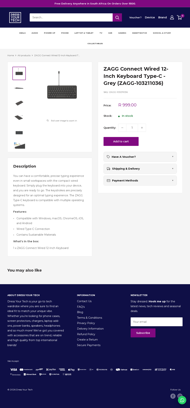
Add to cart (121, 141)
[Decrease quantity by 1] (122, 128)
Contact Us (84, 301)
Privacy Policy (86, 323)
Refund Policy (86, 334)
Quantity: (110, 127)
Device (150, 17)
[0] (179, 17)
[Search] (117, 17)
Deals (22, 33)
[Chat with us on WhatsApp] (182, 400)
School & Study (162, 33)
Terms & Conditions (89, 317)
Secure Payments (88, 345)
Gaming (122, 33)
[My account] (172, 17)
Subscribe (143, 333)
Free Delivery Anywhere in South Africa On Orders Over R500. (95, 3)
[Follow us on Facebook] (173, 396)
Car (110, 33)
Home (10, 55)
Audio (35, 33)
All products (24, 55)
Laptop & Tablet (84, 33)
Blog (80, 312)
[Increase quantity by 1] (142, 128)
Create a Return (87, 339)
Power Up (49, 33)
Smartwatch (139, 33)
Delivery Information (90, 328)
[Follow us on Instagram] (180, 396)
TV (100, 33)
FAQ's (81, 306)
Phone (64, 33)
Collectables (95, 43)
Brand (162, 17)
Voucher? (135, 17)
